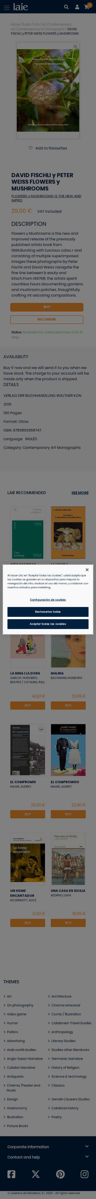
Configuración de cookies (48, 600)
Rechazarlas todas (48, 612)
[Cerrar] (87, 570)
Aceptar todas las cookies (48, 624)
